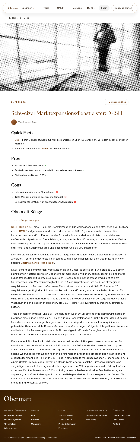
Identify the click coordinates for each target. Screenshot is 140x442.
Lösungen (27, 8)
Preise (46, 8)
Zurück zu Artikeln (117, 102)
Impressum (52, 438)
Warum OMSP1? (66, 415)
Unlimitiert (35, 424)
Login (104, 8)
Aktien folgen (10, 424)
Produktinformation (67, 424)
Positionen (63, 428)
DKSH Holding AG (21, 227)
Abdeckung (91, 419)
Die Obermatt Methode (96, 415)
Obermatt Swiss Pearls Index (37, 262)
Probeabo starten (123, 8)
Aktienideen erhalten (13, 415)
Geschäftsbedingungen (14, 438)
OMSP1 (61, 8)
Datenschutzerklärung (36, 438)
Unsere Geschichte (122, 415)
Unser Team (118, 419)
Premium (35, 419)
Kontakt (116, 424)
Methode (77, 8)
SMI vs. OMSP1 (65, 419)
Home (15, 18)
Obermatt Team (29, 122)
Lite (33, 415)
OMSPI (45, 148)
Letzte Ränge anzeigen (26, 220)
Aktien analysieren (12, 419)
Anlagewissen (10, 428)
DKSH (18, 139)
